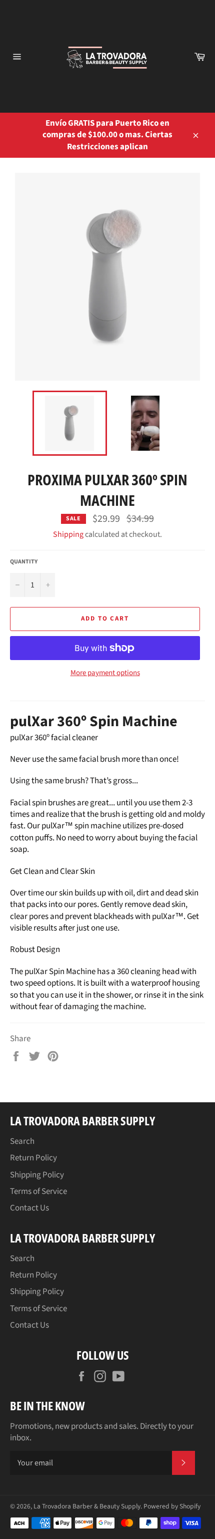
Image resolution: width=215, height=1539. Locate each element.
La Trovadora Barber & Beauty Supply (87, 1506)
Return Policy (33, 1158)
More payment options (105, 673)
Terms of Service (38, 1191)
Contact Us (29, 1208)
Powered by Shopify (172, 1506)
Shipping (68, 534)
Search (22, 1141)
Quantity (24, 562)
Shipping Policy (37, 1175)
